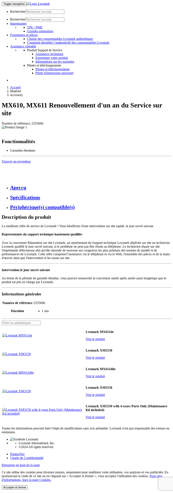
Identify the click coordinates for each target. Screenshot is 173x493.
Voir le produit (95, 339)
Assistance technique (49, 54)
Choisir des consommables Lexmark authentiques (60, 39)
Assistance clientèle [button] (23, 46)
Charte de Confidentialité (26, 458)
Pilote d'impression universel (54, 73)
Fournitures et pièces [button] (24, 35)
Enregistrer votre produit (51, 58)
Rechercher (17, 11)
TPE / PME (35, 27)
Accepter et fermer (14, 487)
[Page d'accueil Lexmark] (38, 3)
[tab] (90, 187)
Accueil (15, 87)
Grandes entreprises (40, 31)
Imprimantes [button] (18, 23)
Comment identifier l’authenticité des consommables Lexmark (68, 42)
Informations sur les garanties (54, 61)
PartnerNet (17, 454)
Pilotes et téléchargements (52, 69)
